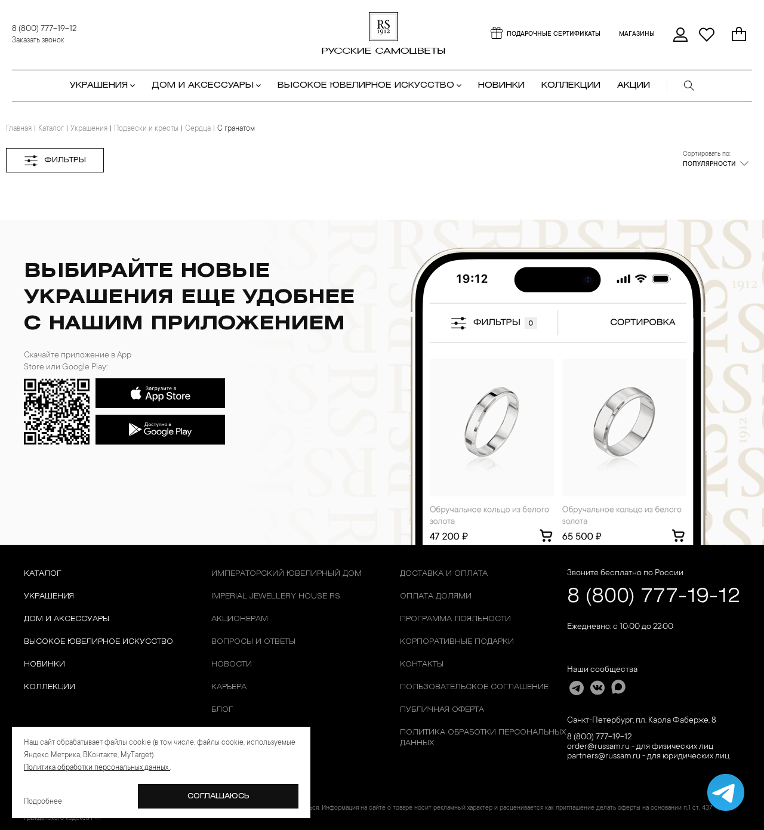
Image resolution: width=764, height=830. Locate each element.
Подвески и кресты (146, 129)
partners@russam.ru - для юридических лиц (648, 756)
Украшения (88, 129)
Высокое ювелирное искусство (98, 641)
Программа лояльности (455, 619)
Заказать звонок (38, 40)
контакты (421, 664)
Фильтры (65, 160)
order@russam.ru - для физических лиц (640, 747)
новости (231, 664)
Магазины (637, 34)
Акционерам (239, 619)
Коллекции (49, 687)
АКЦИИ (633, 86)
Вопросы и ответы (253, 641)
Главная (19, 129)
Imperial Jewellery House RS (275, 596)
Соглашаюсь (218, 796)
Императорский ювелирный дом (286, 573)
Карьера (229, 687)
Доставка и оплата (444, 573)
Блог (222, 709)
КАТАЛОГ (42, 573)
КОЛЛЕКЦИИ (570, 86)
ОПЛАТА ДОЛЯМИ (436, 596)
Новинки (501, 86)
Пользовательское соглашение (474, 687)
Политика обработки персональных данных (483, 737)
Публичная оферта (442, 709)
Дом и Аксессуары (66, 619)
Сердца (198, 129)
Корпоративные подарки (457, 641)
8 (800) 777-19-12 (44, 29)
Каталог (51, 129)
